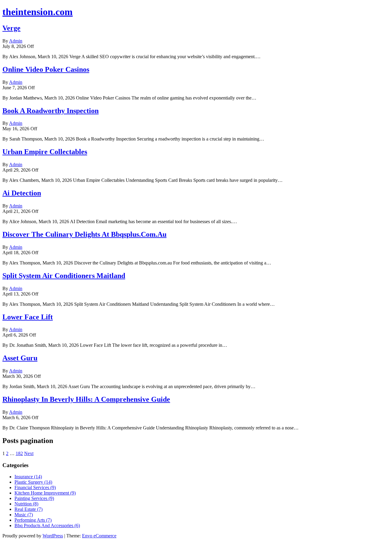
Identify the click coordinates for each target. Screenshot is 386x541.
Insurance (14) (28, 476)
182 (19, 453)
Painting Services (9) (34, 498)
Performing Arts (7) (33, 520)
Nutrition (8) (26, 503)
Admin (15, 40)
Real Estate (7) (28, 509)
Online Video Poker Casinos (45, 69)
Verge (11, 28)
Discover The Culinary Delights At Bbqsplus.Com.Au (84, 234)
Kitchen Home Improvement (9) (45, 492)
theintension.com (37, 11)
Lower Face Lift (27, 317)
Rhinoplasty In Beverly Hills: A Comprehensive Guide (86, 399)
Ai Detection (21, 193)
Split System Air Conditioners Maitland (63, 276)
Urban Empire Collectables (44, 152)
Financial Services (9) (35, 487)
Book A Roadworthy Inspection (50, 111)
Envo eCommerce (99, 535)
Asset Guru (19, 358)
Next (28, 453)
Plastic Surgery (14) (33, 482)
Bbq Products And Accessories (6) (47, 525)
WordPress (53, 535)
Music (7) (23, 514)
